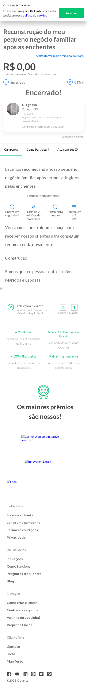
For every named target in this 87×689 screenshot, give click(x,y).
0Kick (79, 82)
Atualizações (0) (67, 149)
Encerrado (17, 82)
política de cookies (35, 15)
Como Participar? (38, 149)
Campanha (11, 149)
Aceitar (71, 13)
